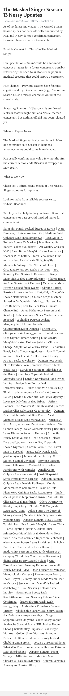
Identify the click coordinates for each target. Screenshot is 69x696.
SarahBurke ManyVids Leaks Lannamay (36, 251)
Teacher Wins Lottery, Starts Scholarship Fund (32, 256)
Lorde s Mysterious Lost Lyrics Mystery (38, 397)
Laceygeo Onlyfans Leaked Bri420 (24, 401)
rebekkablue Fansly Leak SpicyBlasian (39, 610)
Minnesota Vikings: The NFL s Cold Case (28, 265)
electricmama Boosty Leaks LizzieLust (26, 542)
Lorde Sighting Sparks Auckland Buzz (29, 529)
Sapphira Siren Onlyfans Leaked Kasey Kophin (32, 620)
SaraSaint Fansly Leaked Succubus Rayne (29, 228)
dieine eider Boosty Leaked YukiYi (24, 560)
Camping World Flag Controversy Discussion (31, 556)
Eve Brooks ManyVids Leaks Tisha (43, 524)
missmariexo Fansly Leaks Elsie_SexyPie (28, 260)
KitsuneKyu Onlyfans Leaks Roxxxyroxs (27, 492)
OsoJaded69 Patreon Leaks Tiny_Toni (26, 269)
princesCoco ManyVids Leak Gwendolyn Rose (31, 533)
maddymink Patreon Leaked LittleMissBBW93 (31, 551)
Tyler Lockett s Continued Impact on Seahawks (32, 538)
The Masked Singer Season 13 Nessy (20, 21)
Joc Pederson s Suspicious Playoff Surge (28, 615)
